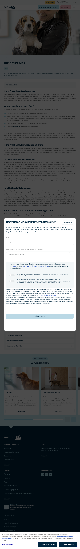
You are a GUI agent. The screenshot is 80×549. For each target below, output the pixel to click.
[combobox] (40, 255)
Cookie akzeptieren (47, 544)
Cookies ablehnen (67, 544)
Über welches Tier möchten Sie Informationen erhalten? (24, 250)
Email (8, 237)
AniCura (14, 266)
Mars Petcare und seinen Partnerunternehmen (36, 266)
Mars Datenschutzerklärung (48, 295)
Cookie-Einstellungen (7, 544)
